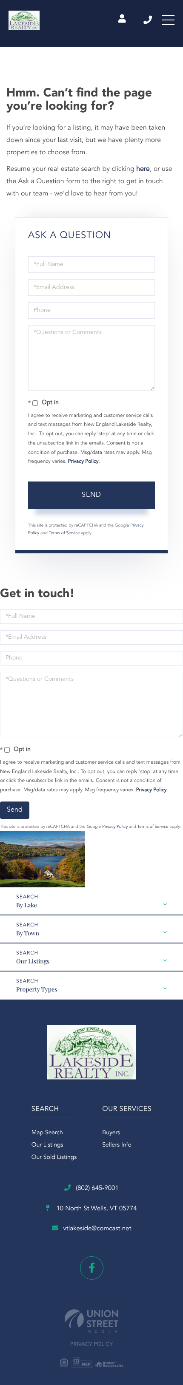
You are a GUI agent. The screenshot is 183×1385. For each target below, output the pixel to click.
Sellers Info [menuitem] (117, 1145)
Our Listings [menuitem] (47, 1145)
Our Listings (32, 961)
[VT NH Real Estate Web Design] (91, 1321)
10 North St (95, 1209)
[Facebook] (91, 1268)
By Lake (26, 905)
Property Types (36, 989)
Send (91, 495)
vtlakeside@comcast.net (97, 1229)
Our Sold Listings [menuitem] (54, 1158)
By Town (27, 933)
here (143, 169)
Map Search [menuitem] (47, 1133)
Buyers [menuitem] (111, 1133)
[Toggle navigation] (168, 20)
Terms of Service (64, 533)
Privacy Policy (83, 461)
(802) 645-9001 (148, 20)
